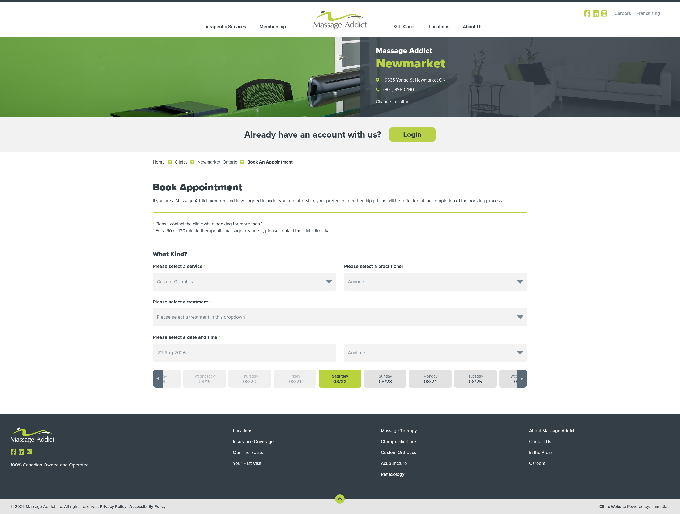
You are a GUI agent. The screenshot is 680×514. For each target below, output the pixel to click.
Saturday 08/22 (340, 379)
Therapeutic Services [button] (224, 26)
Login (412, 134)
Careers (623, 13)
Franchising (648, 13)
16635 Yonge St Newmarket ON (414, 80)
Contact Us (540, 441)
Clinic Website (612, 506)
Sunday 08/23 (385, 379)
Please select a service (177, 266)
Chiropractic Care (398, 441)
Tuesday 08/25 (475, 379)
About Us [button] (473, 26)
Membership (273, 26)
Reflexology (392, 474)
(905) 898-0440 (398, 89)
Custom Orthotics (398, 452)
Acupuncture (394, 463)
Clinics (181, 162)
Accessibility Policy (147, 506)
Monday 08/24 (430, 379)
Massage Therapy (399, 430)
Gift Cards (405, 26)
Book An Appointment (270, 162)
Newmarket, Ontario (217, 162)
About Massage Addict (551, 430)
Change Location (392, 101)
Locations (439, 26)
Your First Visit (247, 463)
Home (159, 162)
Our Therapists (248, 452)
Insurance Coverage (253, 441)
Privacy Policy (113, 506)
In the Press (541, 452)
